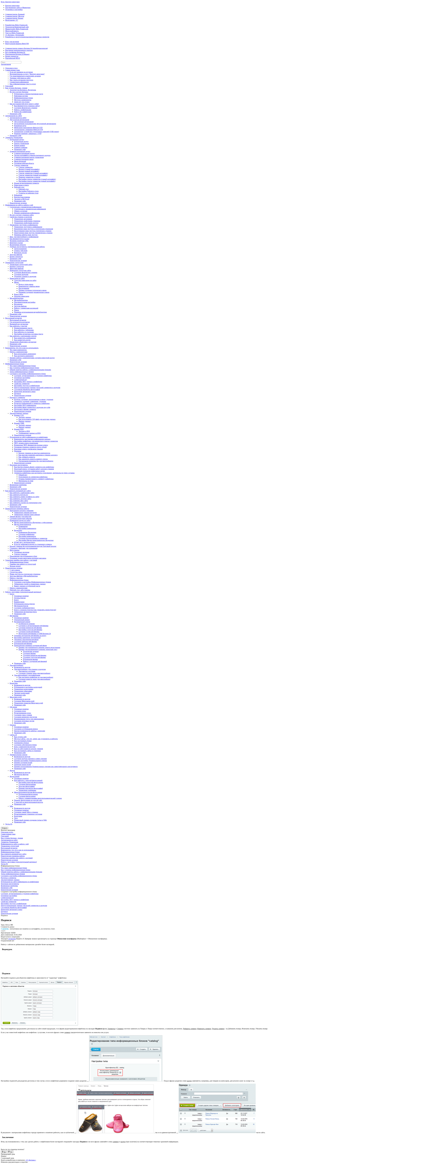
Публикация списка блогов (24, 604)
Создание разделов (21, 274)
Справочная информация (19, 82)
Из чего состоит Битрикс (19, 92)
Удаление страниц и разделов (25, 276)
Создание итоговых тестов (24, 721)
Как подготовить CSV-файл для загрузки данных (37, 419)
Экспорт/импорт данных (19, 413)
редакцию (12, 939)
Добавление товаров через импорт (27, 514)
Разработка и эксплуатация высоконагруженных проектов (27, 37)
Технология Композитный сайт (17, 27)
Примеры (17, 451)
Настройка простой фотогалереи (31, 782)
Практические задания (18, 203)
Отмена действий (20, 251)
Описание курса (11, 68)
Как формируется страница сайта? (27, 106)
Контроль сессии (20, 253)
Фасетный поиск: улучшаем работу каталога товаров (34, 469)
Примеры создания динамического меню (34, 292)
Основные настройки (22, 378)
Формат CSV (19, 415)
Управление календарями (23, 689)
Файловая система (21, 96)
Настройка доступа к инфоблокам (27, 385)
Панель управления (21, 143)
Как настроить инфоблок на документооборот (36, 677)
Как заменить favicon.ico (19, 495)
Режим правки (19, 145)
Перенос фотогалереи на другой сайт (28, 800)
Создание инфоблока (26, 534)
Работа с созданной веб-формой (35, 661)
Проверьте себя (15, 114)
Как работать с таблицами (24, 330)
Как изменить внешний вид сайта (18, 491)
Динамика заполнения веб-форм (26, 639)
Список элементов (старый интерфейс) (33, 173)
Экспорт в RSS (24, 431)
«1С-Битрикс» (30, 1160)
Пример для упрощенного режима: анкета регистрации (39, 647)
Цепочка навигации (21, 296)
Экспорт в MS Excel (21, 199)
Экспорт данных (25, 417)
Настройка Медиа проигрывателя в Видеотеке (36, 540)
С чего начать (15, 570)
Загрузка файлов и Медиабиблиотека (24, 576)
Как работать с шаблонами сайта (22, 493)
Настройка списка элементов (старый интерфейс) (37, 179)
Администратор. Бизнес (14, 18)
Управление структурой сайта (21, 264)
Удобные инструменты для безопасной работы (27, 247)
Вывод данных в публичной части (27, 586)
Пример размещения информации (27, 213)
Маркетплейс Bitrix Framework (16, 29)
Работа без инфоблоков (23, 112)
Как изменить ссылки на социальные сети (25, 503)
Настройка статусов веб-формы (30, 630)
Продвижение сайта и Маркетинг (18, 7)
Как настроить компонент (24, 356)
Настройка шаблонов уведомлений (27, 637)
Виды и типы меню (26, 284)
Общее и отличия (20, 211)
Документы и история (27, 671)
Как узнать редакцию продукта (21, 80)
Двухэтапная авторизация (19, 120)
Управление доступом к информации (24, 225)
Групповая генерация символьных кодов (29, 471)
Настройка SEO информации (25, 405)
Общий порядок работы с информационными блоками (30, 370)
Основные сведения (21, 552)
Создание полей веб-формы (29, 632)
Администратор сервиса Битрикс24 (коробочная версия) (26, 48)
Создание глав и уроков (23, 715)
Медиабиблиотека (16, 298)
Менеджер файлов (16, 268)
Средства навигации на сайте (25, 280)
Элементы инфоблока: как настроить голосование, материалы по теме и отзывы (44, 473)
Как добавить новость (27, 457)
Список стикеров (20, 554)
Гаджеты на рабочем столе (28, 193)
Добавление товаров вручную (25, 512)
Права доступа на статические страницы (25, 574)
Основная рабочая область (24, 163)
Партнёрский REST (12, 58)
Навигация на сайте (17, 278)
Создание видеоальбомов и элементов (33, 538)
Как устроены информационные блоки (24, 368)
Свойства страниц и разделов (21, 217)
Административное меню (23, 159)
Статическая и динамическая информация (25, 207)
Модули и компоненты (22, 100)
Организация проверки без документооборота (36, 461)
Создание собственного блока (25, 745)
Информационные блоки (23, 98)
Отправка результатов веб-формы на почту (30, 636)
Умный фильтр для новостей (20, 516)
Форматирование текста (23, 328)
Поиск (16, 310)
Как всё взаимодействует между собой (24, 104)
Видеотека (18, 530)
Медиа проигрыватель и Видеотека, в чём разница (33, 522)
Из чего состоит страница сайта (22, 215)
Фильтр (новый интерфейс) (29, 171)
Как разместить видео (22, 340)
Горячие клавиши (20, 147)
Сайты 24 (13, 735)
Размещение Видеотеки (27, 532)
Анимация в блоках (21, 743)
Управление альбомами (27, 790)
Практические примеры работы (17, 509)
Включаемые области (18, 245)
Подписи (17, 393)
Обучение (13, 707)
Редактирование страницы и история (28, 814)
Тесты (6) (8, 824)
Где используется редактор (20, 322)
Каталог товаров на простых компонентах (34, 453)
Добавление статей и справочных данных (30, 584)
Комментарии (19, 602)
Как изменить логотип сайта (20, 499)
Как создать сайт (20, 737)
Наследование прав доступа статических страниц (32, 231)
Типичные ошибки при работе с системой (21, 560)
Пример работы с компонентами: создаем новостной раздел (32, 358)
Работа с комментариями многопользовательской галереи (40, 798)
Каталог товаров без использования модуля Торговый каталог (33, 546)
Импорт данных (25, 421)
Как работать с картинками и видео (23, 336)
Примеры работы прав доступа (25, 235)
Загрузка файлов (16, 255)
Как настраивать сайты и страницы (27, 751)
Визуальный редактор (13, 318)
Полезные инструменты (19, 465)
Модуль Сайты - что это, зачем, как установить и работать (36, 739)
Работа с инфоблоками (22, 110)
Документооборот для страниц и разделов (30, 669)
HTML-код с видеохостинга (24, 542)
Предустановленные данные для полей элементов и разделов (37, 387)
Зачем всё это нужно (22, 102)
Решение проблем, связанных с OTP (27, 133)
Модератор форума (21, 774)
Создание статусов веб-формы (34, 657)
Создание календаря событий (21, 518)
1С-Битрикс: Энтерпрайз (14, 35)
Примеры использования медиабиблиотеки (30, 312)
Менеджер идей (16, 697)
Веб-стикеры (14, 550)
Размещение (23, 526)
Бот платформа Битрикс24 (15, 52)
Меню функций (20, 161)
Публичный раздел (17, 139)
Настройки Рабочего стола (29, 191)
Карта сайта (18, 294)
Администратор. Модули (14, 16)
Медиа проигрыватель (22, 524)
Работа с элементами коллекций (26, 308)
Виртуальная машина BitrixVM (17, 44)
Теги (16, 818)
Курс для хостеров (12, 42)
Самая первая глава (12, 70)
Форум (12, 770)
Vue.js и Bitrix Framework (14, 33)
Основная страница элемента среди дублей (30, 447)
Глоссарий (9, 86)
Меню (16, 282)
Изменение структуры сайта (20, 270)
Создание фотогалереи (27, 796)
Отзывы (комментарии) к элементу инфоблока (36, 479)
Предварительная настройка (24, 302)
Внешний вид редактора (19, 324)
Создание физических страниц (25, 108)
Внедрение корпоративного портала (19, 50)
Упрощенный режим (22, 620)
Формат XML (19, 423)
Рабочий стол (19, 187)
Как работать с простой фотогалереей (28, 780)
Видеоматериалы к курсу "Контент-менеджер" (27, 74)
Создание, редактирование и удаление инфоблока (33, 376)
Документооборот (16, 665)
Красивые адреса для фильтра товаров (28, 449)
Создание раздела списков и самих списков (30, 759)
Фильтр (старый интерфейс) (29, 169)
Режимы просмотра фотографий (31, 788)
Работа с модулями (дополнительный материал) (23, 592)
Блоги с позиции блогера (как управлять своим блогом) (35, 610)
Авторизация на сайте (13, 116)
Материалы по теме (26, 481)
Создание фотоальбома (27, 784)
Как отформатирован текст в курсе (23, 84)
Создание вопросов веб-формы (30, 628)
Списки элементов (21, 165)
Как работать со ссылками (24, 332)
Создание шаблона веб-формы (25, 641)
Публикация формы (30, 659)
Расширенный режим (22, 622)
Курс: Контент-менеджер (10, 2)
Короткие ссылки (16, 243)
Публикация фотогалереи (28, 794)
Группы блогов (20, 598)
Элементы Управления (13, 137)
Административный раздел (20, 151)
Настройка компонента (27, 536)
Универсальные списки (18, 755)
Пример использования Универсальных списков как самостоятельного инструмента (46, 766)
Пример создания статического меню (32, 290)
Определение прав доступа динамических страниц (33, 233)
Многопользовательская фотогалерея (28, 792)
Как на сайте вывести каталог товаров (28, 749)
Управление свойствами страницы (27, 221)
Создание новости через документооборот (34, 679)
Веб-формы (14, 616)
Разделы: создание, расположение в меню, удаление (33, 399)
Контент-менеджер (12, 6)
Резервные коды (20, 126)
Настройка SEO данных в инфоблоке (28, 382)
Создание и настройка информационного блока (28, 374)
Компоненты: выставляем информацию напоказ (32, 439)
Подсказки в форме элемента (25, 409)
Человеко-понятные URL (19, 241)
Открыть (4, 828)
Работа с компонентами (18, 352)
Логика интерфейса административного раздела (32, 155)
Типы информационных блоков (22, 372)
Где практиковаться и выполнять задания (25, 76)
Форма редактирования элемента (26, 183)
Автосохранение (20, 249)
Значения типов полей (22, 764)
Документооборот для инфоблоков (27, 675)
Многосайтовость (12, 31)
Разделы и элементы (17, 397)
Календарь (14, 683)
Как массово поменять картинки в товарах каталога (38, 455)
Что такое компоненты (18, 350)
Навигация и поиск (21, 185)
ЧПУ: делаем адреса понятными (26, 443)
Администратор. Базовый (15, 14)
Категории (18, 816)
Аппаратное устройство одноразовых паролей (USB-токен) (36, 132)
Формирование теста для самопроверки (29, 719)
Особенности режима (27, 624)
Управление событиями (23, 691)
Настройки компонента (27, 528)
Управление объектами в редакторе (23, 342)
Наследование (24, 288)
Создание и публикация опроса (26, 729)
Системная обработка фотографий (27, 389)
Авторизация (6, 64)
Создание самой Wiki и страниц (26, 812)
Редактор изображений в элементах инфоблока (32, 403)
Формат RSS (19, 429)
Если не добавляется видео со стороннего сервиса (33, 544)
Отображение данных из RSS (30, 433)
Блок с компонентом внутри (24, 747)
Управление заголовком (23, 219)
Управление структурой (14, 262)
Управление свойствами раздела (26, 223)
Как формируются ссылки (19, 239)
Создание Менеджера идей (24, 701)
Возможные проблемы (18, 485)
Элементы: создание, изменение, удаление (30, 401)
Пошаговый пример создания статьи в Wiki (30, 820)
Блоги (12, 594)
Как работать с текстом (18, 326)
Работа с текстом (16, 578)
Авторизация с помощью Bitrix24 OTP (28, 130)
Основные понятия (21, 596)
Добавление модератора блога (25, 612)
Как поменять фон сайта (19, 501)
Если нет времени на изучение (21, 72)
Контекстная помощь (22, 197)
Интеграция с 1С (11, 20)
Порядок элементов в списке (29, 177)
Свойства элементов (22, 384)
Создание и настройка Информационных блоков (32, 582)
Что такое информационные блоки (23, 366)
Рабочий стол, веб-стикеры (20, 590)
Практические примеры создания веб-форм (30, 645)
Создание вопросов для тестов (25, 717)
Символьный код (20, 380)
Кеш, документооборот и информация (24, 237)
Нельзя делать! (15, 566)
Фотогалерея (14, 776)
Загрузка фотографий (27, 786)
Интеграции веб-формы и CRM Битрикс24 (35, 634)
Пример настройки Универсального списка (30, 761)
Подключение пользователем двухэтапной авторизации (35, 124)
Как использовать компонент (25, 354)
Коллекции (18, 304)
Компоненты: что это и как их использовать (21, 348)
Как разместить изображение (25, 338)
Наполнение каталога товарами (21, 511)
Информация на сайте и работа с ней (19, 205)
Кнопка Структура (17, 266)
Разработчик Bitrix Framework (16, 25)
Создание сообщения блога (24, 608)
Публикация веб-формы (23, 643)
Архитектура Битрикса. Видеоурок (23, 90)
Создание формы (29, 653)
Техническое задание (31, 651)
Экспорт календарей (22, 693)
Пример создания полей (23, 763)
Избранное (18, 195)
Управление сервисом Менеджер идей (28, 703)
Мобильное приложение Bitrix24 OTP (28, 128)
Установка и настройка (14, 9)
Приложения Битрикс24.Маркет (17, 54)
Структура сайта (16, 572)
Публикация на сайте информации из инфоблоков (29, 437)
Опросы (13, 725)
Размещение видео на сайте (20, 520)
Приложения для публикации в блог (23, 556)
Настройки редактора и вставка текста (28, 334)
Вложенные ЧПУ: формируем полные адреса (31, 445)
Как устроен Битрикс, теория (16, 88)
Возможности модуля (22, 667)
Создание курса (20, 711)
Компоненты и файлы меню (29, 286)
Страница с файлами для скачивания (23, 548)
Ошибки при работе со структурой (23, 564)
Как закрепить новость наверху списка (33, 459)
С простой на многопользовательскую (28, 802)
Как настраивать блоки (23, 741)
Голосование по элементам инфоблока (33, 477)
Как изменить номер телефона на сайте (24, 497)
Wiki (11, 806)
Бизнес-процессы (11, 56)
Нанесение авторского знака (24, 391)
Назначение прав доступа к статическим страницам (33, 229)
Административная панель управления (29, 157)
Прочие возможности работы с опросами (29, 731)
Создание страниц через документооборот (34, 673)
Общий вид (23, 475)
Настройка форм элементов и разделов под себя (32, 407)
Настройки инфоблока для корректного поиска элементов (36, 441)
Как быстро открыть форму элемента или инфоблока (34, 467)
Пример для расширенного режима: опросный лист (38, 649)
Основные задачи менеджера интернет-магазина (28, 558)
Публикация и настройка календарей (28, 687)
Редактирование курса (22, 713)
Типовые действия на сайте (20, 78)
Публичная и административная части (28, 94)
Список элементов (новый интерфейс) (33, 175)
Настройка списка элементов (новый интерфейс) (37, 181)
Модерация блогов (21, 606)
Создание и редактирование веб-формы (33, 626)
